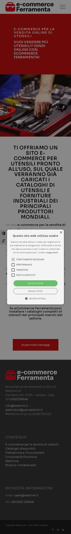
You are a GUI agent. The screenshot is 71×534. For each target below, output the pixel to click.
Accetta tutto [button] (35, 283)
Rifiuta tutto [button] (35, 291)
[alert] (35, 267)
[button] (35, 267)
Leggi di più (52, 252)
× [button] (61, 232)
